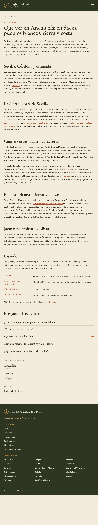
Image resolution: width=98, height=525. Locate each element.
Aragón (38, 460)
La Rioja (38, 476)
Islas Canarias (10, 476)
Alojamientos (9, 445)
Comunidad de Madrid (44, 468)
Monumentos (9, 437)
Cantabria (8, 464)
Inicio (6, 17)
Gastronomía (9, 441)
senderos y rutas (11, 123)
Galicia (38, 472)
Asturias (69, 460)
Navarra (69, 476)
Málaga (69, 169)
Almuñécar (65, 176)
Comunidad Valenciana (76, 468)
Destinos (14, 17)
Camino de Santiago (13, 449)
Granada (16, 85)
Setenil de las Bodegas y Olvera (48, 203)
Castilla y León (41, 464)
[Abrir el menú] (92, 5)
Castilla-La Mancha (74, 464)
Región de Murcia (42, 480)
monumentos (30, 123)
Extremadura (9, 472)
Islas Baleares (71, 472)
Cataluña (8, 468)
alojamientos (77, 123)
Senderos (8, 433)
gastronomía (45, 123)
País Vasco (8, 480)
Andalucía (8, 460)
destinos (52, 302)
